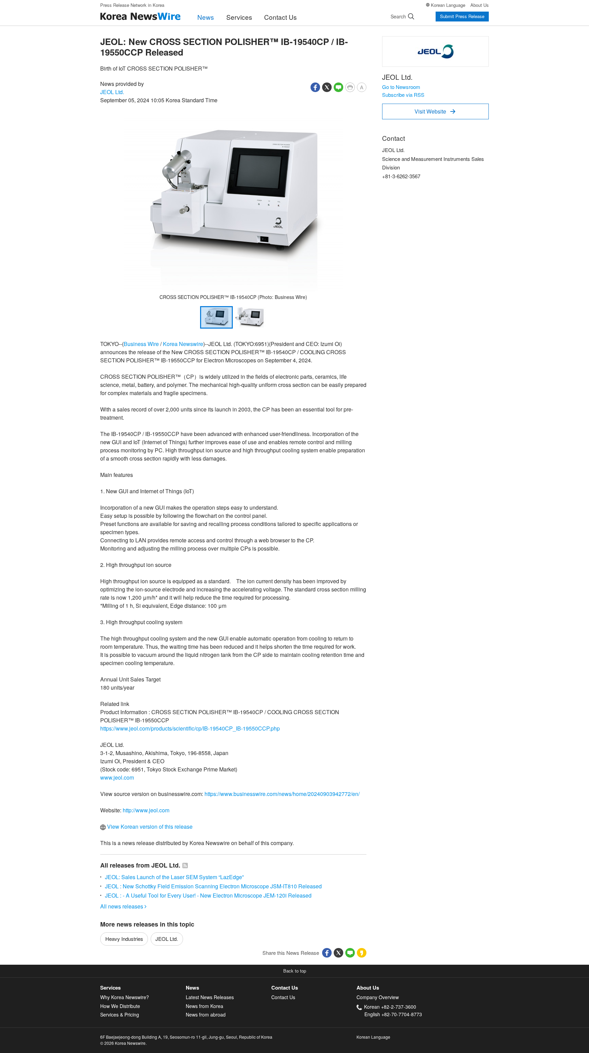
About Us (479, 5)
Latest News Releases (210, 997)
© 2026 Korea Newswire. (123, 1043)
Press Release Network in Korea (132, 5)
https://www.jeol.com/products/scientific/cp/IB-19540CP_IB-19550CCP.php (190, 728)
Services (239, 16)
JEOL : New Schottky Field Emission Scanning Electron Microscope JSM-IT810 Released (213, 886)
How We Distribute (120, 1006)
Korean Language (448, 5)
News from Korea (204, 1006)
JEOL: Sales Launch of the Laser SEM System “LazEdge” (174, 877)
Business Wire (141, 344)
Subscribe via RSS (403, 94)
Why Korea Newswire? (124, 997)
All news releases (123, 906)
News (205, 16)
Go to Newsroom (401, 86)
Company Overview (378, 997)
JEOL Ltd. (112, 92)
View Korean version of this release (149, 826)
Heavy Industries (124, 938)
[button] (315, 86)
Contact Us (280, 16)
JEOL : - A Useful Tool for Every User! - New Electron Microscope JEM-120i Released (208, 895)
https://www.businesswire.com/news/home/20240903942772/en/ (282, 794)
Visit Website (434, 111)
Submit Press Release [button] (462, 16)
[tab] (143, 988)
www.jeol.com (117, 777)
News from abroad (206, 1014)
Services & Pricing (119, 1014)
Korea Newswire (183, 344)
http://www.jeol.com (146, 810)
